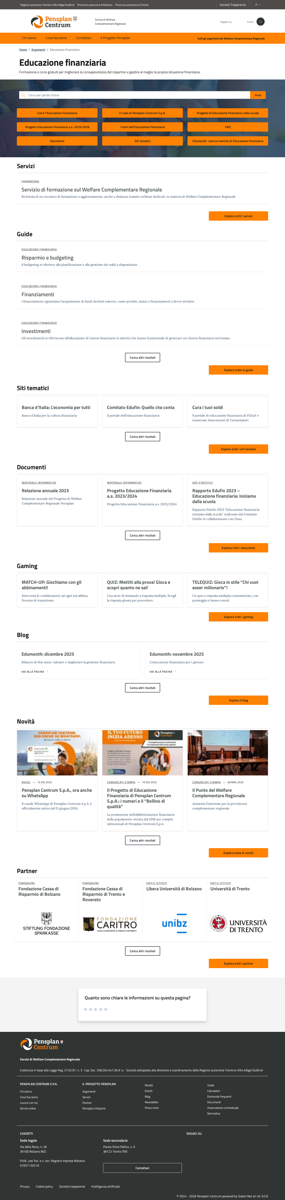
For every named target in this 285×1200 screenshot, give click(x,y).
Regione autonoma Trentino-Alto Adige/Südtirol (47, 5)
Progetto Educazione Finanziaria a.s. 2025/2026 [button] (57, 127)
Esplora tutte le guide (238, 370)
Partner (87, 1102)
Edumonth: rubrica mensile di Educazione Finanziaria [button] (228, 141)
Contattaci (83, 37)
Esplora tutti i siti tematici (238, 449)
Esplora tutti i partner (238, 963)
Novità (149, 1085)
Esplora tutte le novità (238, 852)
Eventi (148, 1091)
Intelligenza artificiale (105, 1186)
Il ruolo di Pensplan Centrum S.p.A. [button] (142, 113)
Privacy (25, 1186)
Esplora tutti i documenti (238, 547)
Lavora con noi (29, 1102)
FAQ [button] (228, 127)
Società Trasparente (233, 4)
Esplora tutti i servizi (238, 216)
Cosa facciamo (56, 37)
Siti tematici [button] (143, 141)
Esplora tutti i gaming (238, 616)
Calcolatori (213, 1091)
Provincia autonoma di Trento (132, 5)
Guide (210, 1085)
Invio (258, 95)
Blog (147, 1096)
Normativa (213, 1113)
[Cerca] (260, 21)
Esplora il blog (238, 700)
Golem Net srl (247, 1196)
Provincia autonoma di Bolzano (94, 5)
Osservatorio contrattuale (223, 1108)
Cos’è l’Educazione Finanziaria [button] (57, 113)
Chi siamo (29, 37)
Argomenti (88, 1091)
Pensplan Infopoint (93, 1108)
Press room (152, 1108)
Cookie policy (44, 1186)
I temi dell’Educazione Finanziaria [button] (142, 127)
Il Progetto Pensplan (115, 37)
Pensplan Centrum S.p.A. (39, 1084)
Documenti (214, 1102)
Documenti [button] (57, 141)
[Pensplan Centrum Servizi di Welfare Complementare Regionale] (142, 1044)
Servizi (86, 1097)
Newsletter (151, 1102)
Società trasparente (72, 1186)
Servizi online (28, 1108)
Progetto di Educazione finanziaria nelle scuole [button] (228, 113)
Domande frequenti (219, 1096)
